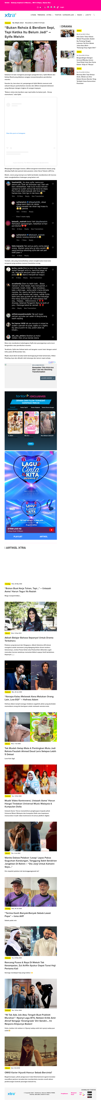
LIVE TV (88, 15)
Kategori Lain (68, 15)
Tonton (58, 15)
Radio (79, 15)
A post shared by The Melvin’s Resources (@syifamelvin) (31, 162)
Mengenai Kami (73, 1093)
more (30, 443)
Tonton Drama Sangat (48, 407)
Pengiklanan (64, 1093)
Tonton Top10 (24, 407)
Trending (41, 15)
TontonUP (12, 407)
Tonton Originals (35, 407)
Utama (33, 15)
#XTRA (48, 15)
